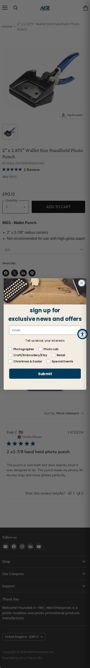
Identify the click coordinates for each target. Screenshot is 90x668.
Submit (45, 373)
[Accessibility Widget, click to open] (82, 334)
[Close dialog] (81, 283)
